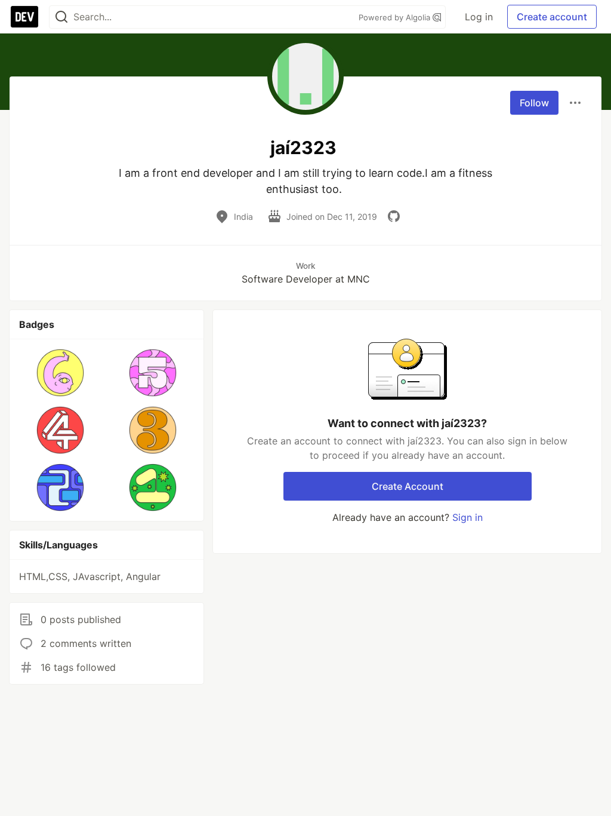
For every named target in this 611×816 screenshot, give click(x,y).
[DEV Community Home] (24, 17)
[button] (60, 373)
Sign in (467, 517)
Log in (479, 17)
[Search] (61, 17)
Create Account (407, 486)
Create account (552, 17)
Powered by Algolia (396, 17)
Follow (534, 103)
